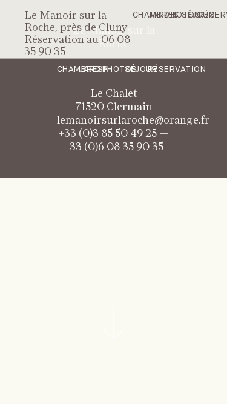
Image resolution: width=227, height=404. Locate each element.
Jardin (164, 15)
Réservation (177, 69)
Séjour (141, 69)
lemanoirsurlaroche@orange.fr (133, 120)
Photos (119, 69)
